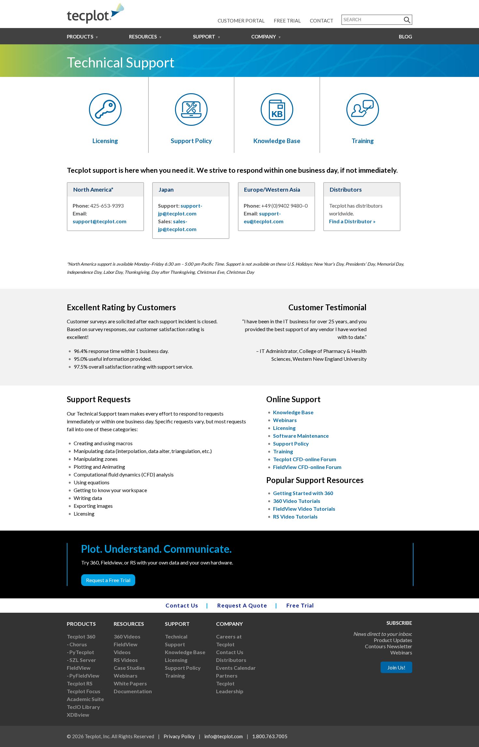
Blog (405, 36)
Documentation (133, 691)
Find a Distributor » (352, 221)
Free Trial (287, 20)
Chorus (78, 644)
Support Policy (191, 140)
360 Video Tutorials (296, 501)
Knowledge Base (277, 140)
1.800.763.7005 (269, 736)
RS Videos (126, 660)
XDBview (78, 714)
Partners (227, 675)
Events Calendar (236, 668)
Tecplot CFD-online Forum (304, 459)
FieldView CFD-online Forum (307, 467)
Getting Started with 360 (303, 493)
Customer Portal (241, 20)
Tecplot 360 (81, 636)
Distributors (231, 660)
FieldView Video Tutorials (304, 508)
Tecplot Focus (83, 691)
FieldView (79, 668)
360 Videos (127, 636)
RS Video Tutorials (295, 516)
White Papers (130, 683)
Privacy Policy (179, 736)
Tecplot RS (80, 683)
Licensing (105, 140)
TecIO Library (83, 707)
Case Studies (129, 668)
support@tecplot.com (99, 221)
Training (363, 140)
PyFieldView (84, 675)
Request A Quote (242, 605)
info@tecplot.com (223, 736)
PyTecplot (81, 652)
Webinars (285, 420)
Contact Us (182, 605)
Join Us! (396, 667)
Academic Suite (85, 699)
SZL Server (82, 660)
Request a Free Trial (108, 580)
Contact (321, 20)
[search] (407, 19)
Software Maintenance (301, 435)
